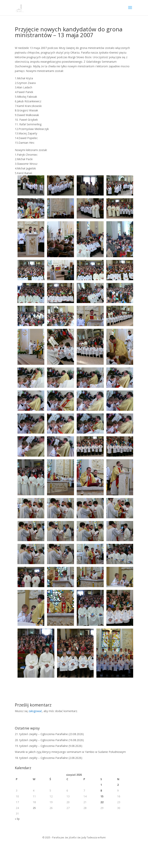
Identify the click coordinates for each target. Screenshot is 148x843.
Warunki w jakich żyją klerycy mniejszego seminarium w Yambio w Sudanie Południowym (70, 752)
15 (101, 796)
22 (101, 802)
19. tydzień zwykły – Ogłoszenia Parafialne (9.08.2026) (48, 746)
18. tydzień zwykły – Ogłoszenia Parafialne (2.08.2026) (48, 758)
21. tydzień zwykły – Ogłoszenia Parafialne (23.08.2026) (49, 734)
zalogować (35, 711)
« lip (17, 819)
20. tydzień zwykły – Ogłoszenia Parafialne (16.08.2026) (49, 740)
